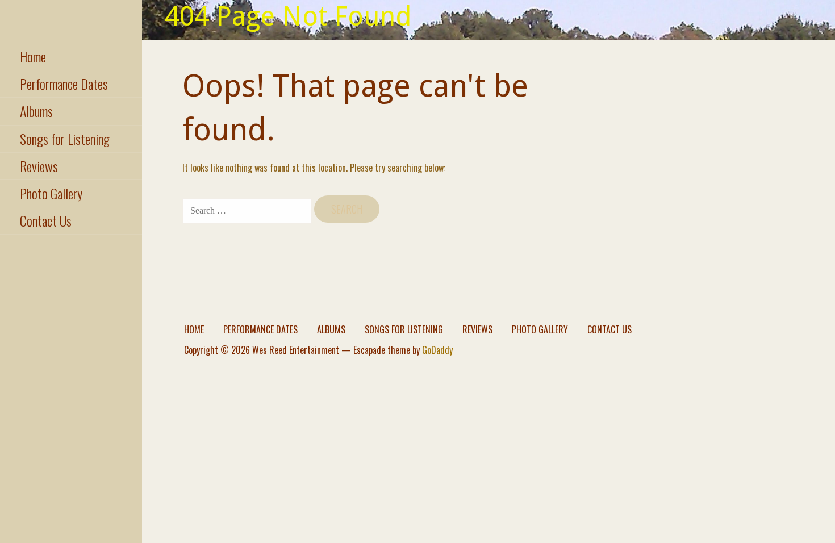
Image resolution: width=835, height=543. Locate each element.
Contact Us (46, 220)
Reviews (39, 166)
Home (33, 56)
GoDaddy (437, 350)
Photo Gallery (51, 193)
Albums (36, 111)
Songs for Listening (65, 138)
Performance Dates (64, 83)
